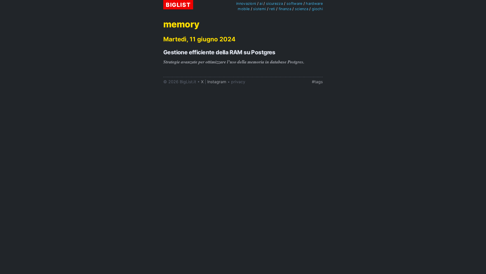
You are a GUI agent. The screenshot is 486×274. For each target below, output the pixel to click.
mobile (244, 9)
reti (272, 9)
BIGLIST (178, 4)
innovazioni (246, 3)
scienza (301, 9)
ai (260, 3)
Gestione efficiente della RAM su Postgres (219, 52)
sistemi (259, 9)
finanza (285, 9)
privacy (238, 81)
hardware (314, 3)
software (294, 3)
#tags (317, 81)
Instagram (216, 81)
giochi (317, 9)
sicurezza (274, 3)
